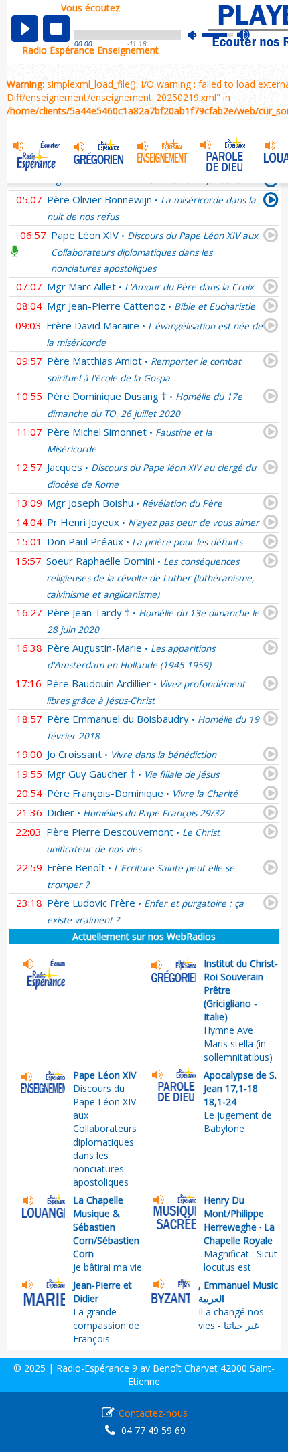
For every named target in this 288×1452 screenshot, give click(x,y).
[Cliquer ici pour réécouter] (271, 202)
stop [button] (56, 28)
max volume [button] (244, 35)
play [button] (24, 28)
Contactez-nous (153, 1412)
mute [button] (199, 35)
